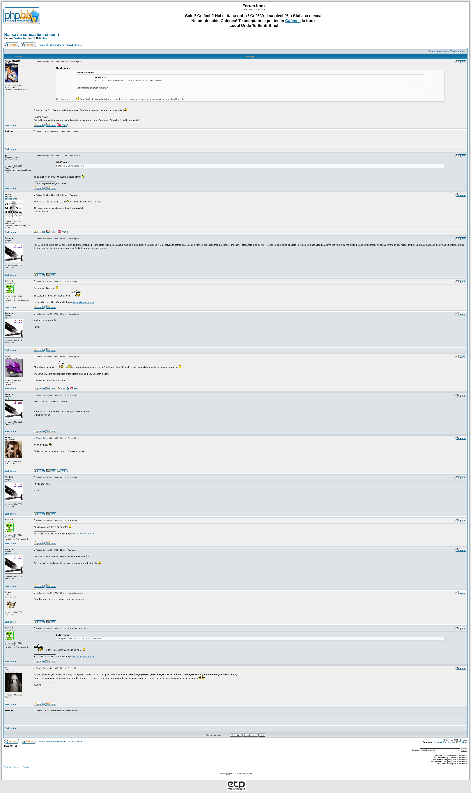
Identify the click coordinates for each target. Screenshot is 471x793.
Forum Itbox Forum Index (51, 45)
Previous (18, 38)
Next (45, 38)
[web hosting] (236, 789)
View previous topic (438, 51)
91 (40, 38)
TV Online (7, 767)
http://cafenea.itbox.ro (83, 302)
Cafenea (293, 20)
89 (34, 38)
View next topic (457, 51)
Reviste (17, 767)
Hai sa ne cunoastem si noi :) (31, 34)
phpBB (229, 774)
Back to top (10, 125)
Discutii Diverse (74, 45)
